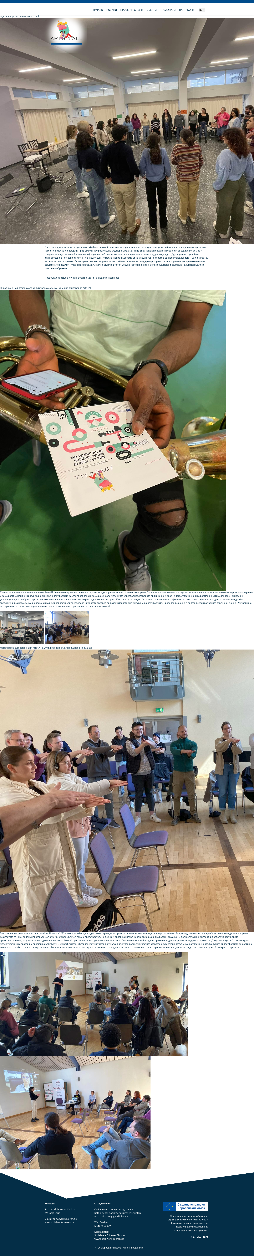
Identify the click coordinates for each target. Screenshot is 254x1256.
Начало (98, 9)
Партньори (186, 9)
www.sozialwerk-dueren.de (59, 1222)
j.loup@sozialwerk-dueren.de (61, 1218)
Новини (111, 9)
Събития (152, 9)
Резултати (169, 9)
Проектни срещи (131, 9)
